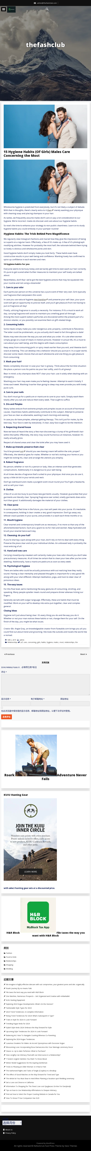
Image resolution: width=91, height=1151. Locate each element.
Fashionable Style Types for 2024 (19, 1008)
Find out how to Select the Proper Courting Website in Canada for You (33, 1094)
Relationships (12, 642)
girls (38, 642)
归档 (5, 1119)
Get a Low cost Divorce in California (20, 1082)
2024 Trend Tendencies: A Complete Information (24, 1012)
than (49, 210)
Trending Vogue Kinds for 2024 (18, 1024)
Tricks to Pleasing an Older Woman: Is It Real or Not (26, 1067)
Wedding (9, 969)
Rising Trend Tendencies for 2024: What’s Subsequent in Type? (30, 1016)
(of (21, 642)
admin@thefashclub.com (47, 3)
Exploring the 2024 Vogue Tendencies (20, 1039)
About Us (8, 1130)
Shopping (9, 965)
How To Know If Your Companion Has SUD (22, 1098)
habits (43, 642)
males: (56, 642)
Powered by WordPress (45, 1143)
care (25, 642)
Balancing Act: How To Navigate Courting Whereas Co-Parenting (31, 1035)
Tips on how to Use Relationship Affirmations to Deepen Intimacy (31, 1090)
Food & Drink (11, 957)
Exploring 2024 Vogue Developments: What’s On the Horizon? (29, 1004)
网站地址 (64, 699)
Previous (10, 654)
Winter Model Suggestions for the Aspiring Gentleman (26, 1063)
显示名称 (6, 699)
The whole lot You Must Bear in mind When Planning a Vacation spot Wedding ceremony (40, 1078)
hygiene (50, 642)
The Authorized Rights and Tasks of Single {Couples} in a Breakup (31, 1071)
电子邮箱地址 (37, 699)
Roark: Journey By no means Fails (19, 988)
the (76, 642)
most (62, 642)
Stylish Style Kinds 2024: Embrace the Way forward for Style (29, 1028)
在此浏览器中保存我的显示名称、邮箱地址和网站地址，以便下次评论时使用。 (36, 711)
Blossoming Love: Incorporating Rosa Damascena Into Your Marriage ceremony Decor (39, 1047)
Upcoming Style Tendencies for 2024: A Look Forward (26, 1031)
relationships (69, 642)
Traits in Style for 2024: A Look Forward (21, 1020)
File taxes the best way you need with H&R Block (25, 992)
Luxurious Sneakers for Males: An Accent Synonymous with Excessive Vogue (35, 1043)
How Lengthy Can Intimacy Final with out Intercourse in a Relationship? (33, 1055)
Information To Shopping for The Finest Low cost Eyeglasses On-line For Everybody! (38, 1086)
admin (22, 640)
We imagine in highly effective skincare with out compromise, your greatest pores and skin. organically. (45, 984)
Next (83, 654)
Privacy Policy (10, 1133)
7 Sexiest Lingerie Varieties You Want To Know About (27, 1059)
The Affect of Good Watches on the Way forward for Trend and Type (32, 1075)
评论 (4, 672)
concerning (32, 642)
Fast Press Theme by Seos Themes (61, 1145)
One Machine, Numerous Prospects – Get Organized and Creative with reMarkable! (38, 996)
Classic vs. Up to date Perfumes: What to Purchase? (26, 1051)
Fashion (9, 953)
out (21, 451)
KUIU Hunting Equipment (15, 1000)
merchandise (40, 299)
